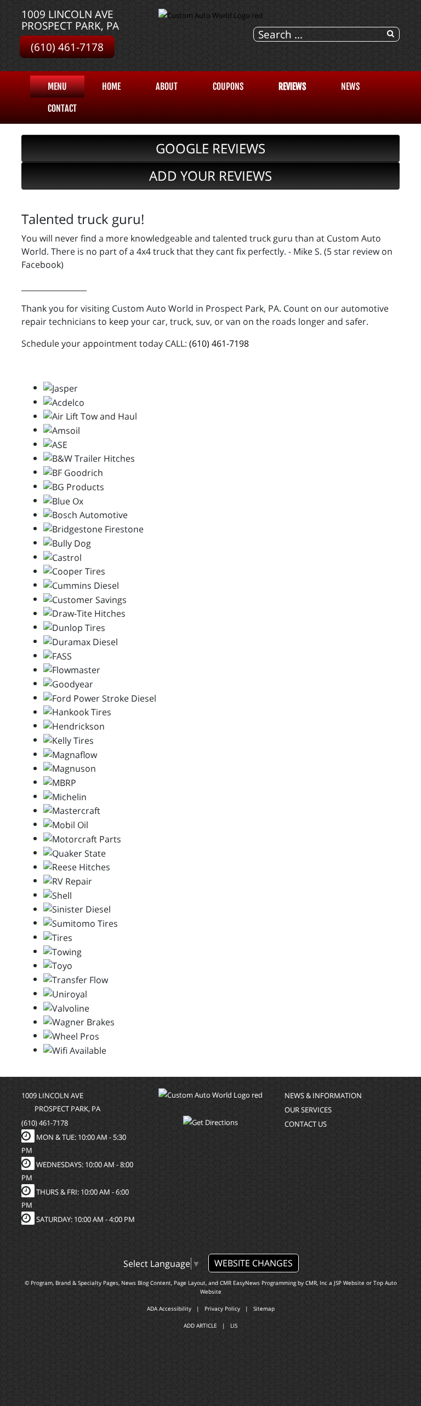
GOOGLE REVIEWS (210, 148)
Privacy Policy (222, 1308)
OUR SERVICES (308, 1110)
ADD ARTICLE (200, 1325)
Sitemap (264, 1308)
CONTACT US (306, 1124)
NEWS (350, 86)
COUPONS (228, 86)
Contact (62, 108)
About (167, 86)
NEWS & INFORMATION (323, 1095)
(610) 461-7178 (67, 46)
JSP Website (349, 1283)
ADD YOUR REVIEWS (210, 176)
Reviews (292, 86)
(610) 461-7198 (219, 343)
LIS (233, 1325)
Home (111, 86)
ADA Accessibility (169, 1308)
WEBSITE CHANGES (253, 1263)
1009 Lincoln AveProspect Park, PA (70, 20)
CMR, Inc (316, 1283)
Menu (57, 86)
